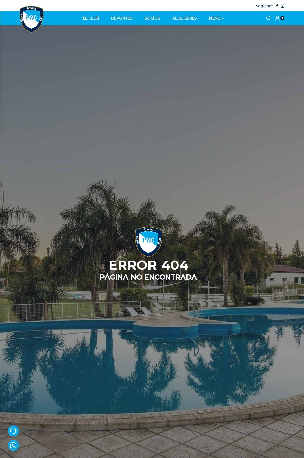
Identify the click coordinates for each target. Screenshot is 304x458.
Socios (152, 18)
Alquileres (184, 18)
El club (91, 18)
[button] (279, 18)
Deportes (122, 18)
